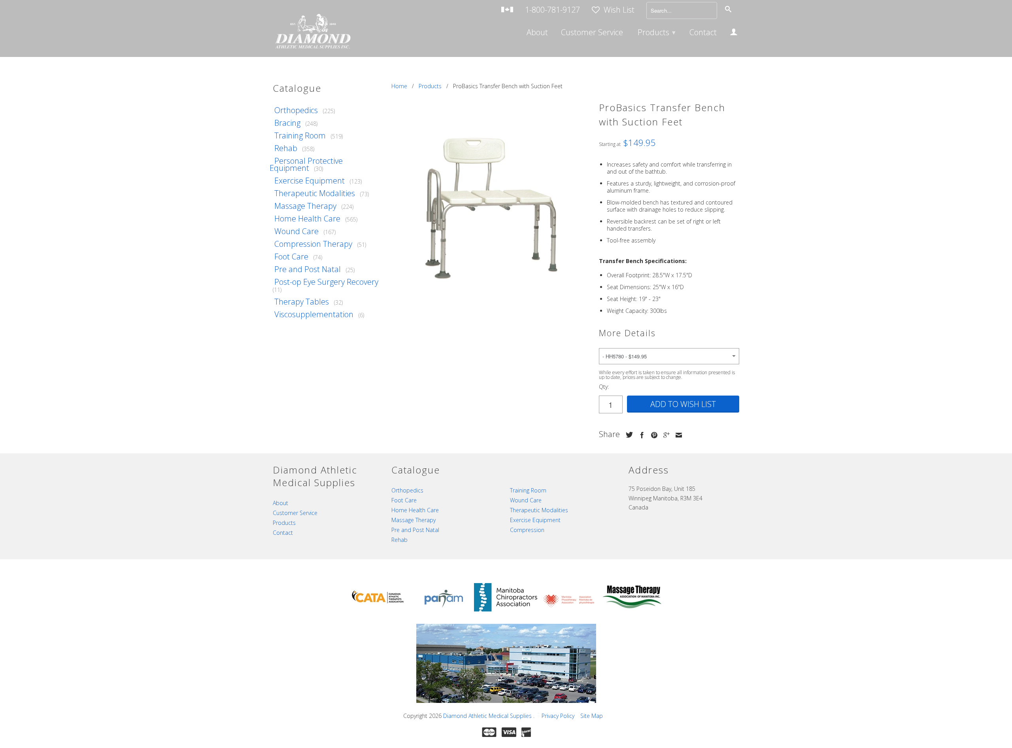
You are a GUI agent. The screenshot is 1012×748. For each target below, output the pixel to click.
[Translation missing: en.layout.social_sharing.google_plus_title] (664, 435)
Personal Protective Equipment (306, 164)
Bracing (287, 122)
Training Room (300, 135)
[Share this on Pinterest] (652, 435)
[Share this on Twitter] (627, 434)
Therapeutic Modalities (314, 193)
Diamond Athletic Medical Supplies (488, 716)
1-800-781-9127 (552, 10)
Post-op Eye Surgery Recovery (326, 281)
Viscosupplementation (313, 314)
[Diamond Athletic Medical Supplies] (312, 32)
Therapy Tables (301, 301)
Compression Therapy (313, 244)
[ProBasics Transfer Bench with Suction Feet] (491, 208)
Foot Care (291, 256)
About (537, 33)
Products (657, 32)
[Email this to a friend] (677, 435)
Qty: (604, 386)
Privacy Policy (558, 716)
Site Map (591, 716)
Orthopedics (296, 110)
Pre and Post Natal (307, 269)
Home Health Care (307, 218)
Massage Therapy (305, 206)
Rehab (285, 148)
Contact (703, 33)
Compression (527, 530)
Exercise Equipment (309, 180)
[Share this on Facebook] (640, 435)
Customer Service (592, 33)
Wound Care (296, 231)
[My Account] (734, 33)
